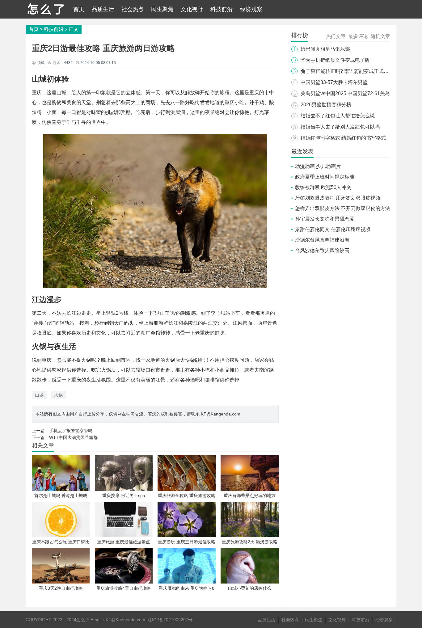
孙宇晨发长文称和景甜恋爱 (324, 218)
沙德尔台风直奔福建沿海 (322, 239)
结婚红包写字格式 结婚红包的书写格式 (343, 138)
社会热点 (132, 9)
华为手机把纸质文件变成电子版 (335, 60)
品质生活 (103, 9)
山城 (39, 394)
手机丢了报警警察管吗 (70, 430)
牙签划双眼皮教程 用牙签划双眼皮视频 (337, 197)
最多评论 (358, 36)
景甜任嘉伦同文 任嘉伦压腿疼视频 (332, 229)
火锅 (58, 394)
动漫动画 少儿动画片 (318, 166)
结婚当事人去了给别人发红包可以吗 (340, 126)
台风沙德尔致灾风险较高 (322, 250)
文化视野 (192, 9)
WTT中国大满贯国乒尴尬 (73, 437)
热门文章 (336, 36)
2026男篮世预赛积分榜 (326, 104)
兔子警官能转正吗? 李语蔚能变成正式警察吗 (350, 71)
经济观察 (251, 9)
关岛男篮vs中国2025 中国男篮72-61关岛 (345, 93)
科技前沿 (221, 9)
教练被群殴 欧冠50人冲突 (323, 187)
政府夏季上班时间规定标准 (324, 176)
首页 (78, 9)
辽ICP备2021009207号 (170, 619)
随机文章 (380, 36)
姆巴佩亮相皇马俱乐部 (325, 49)
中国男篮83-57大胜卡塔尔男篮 (334, 82)
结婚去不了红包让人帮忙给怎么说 (338, 115)
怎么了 (82, 619)
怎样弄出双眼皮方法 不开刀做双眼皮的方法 (342, 208)
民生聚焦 (162, 9)
